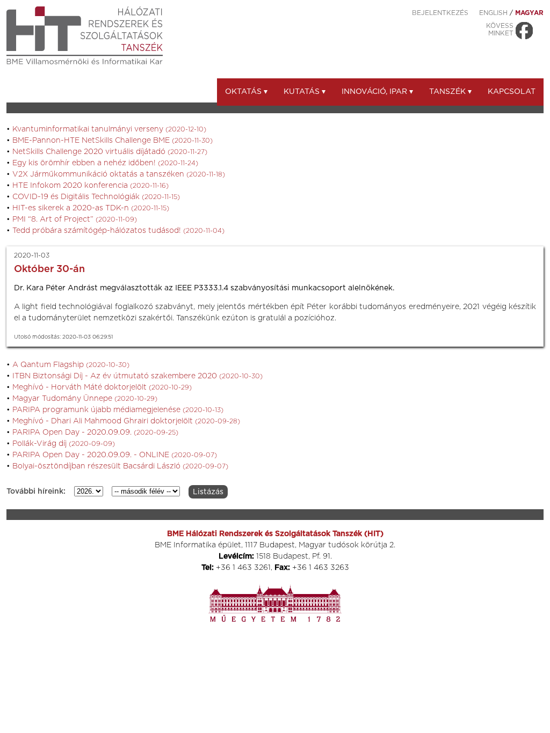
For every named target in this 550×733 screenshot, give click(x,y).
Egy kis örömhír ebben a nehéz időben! (105, 163)
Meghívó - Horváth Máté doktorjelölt (102, 387)
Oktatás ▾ (246, 92)
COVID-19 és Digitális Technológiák (96, 197)
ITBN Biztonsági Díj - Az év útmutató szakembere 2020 (137, 376)
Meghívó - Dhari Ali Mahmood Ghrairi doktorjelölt (126, 421)
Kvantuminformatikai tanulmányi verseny (109, 129)
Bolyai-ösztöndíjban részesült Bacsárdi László (120, 466)
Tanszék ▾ (450, 92)
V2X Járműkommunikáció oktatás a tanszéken (118, 174)
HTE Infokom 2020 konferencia (90, 185)
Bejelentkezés (440, 13)
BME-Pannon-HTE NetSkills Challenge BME (112, 140)
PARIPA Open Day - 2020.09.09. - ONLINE (114, 455)
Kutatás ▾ (304, 92)
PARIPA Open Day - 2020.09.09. (95, 432)
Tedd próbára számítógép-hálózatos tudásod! (118, 230)
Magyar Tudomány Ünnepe (84, 398)
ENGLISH (493, 13)
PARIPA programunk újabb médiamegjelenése (117, 410)
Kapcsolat (511, 92)
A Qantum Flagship (70, 365)
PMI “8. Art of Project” (74, 219)
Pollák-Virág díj (63, 444)
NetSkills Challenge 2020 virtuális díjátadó (109, 152)
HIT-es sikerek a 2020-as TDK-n (90, 208)
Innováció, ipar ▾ (377, 92)
